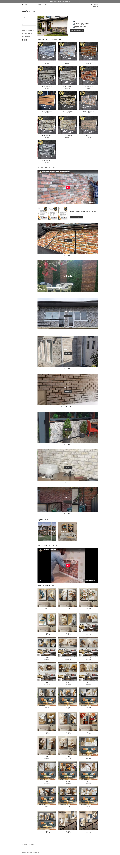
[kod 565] (47, 646)
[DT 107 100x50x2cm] (47, 124)
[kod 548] (88, 770)
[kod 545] (88, 795)
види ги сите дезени (76, 217)
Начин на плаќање (26, 36)
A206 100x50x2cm (88, 86)
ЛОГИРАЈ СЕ (40, 4)
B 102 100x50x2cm (68, 62)
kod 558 (68, 707)
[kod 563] (88, 646)
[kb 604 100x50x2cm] (67, 124)
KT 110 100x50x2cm (67, 111)
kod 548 (88, 781)
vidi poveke (68, 240)
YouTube (24, 20)
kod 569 (88, 608)
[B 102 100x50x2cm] (67, 51)
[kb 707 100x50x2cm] (67, 75)
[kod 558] (67, 696)
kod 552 (68, 756)
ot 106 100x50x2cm (47, 160)
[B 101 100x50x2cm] (47, 51)
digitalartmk (28, 11)
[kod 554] (88, 721)
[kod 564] (67, 647)
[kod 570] (67, 597)
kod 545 (88, 806)
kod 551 (88, 757)
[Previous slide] (61, 255)
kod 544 (47, 831)
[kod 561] (67, 671)
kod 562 (47, 682)
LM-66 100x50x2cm (89, 135)
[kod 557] (88, 696)
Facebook (24, 17)
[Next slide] (74, 255)
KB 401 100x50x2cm (47, 111)
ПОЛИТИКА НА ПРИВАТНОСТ (28, 843)
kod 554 (88, 732)
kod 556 (47, 732)
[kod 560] (88, 671)
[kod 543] (67, 820)
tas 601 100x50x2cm (88, 62)
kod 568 (47, 633)
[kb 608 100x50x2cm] (47, 75)
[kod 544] (47, 820)
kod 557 (88, 707)
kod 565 (47, 657)
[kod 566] (88, 622)
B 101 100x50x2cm (47, 62)
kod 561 (68, 682)
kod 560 (88, 682)
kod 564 (68, 658)
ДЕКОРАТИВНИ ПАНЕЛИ (28, 23)
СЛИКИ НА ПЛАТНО (29, 27)
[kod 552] (67, 745)
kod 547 (47, 806)
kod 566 (88, 633)
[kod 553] (47, 745)
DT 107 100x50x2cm (47, 135)
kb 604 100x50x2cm (67, 135)
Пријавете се (47, 4)
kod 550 (47, 781)
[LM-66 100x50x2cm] (88, 124)
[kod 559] (47, 696)
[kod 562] (47, 671)
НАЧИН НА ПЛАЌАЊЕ (27, 846)
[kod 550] (47, 770)
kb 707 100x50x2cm (67, 86)
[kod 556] (47, 721)
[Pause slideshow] (96, 255)
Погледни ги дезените (77, 30)
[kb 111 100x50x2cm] (88, 100)
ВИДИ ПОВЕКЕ (67, 501)
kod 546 (68, 806)
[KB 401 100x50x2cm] (47, 100)
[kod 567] (67, 622)
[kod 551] (88, 746)
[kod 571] (47, 597)
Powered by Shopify (36, 852)
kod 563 (88, 657)
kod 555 (68, 732)
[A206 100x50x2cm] (88, 75)
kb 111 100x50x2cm (88, 111)
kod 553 (47, 756)
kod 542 (88, 831)
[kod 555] (67, 721)
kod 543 (68, 831)
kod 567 (68, 633)
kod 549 (68, 781)
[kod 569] (88, 597)
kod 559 (47, 707)
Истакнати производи (27, 33)
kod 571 (47, 608)
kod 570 (68, 608)
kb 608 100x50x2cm (47, 86)
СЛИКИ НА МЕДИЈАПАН (29, 30)
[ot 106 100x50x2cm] (47, 149)
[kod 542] (88, 820)
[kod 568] (47, 622)
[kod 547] (47, 795)
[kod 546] (67, 795)
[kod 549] (67, 770)
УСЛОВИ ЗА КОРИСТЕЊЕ (28, 844)
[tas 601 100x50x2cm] (88, 51)
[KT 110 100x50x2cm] (67, 100)
